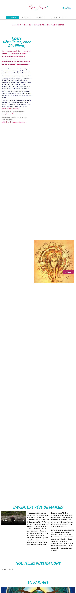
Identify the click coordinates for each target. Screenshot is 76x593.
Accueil (12, 17)
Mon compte (68, 7)
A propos (26, 17)
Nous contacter (59, 17)
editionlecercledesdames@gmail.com (14, 122)
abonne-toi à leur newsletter (10, 108)
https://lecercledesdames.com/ (12, 114)
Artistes (41, 17)
